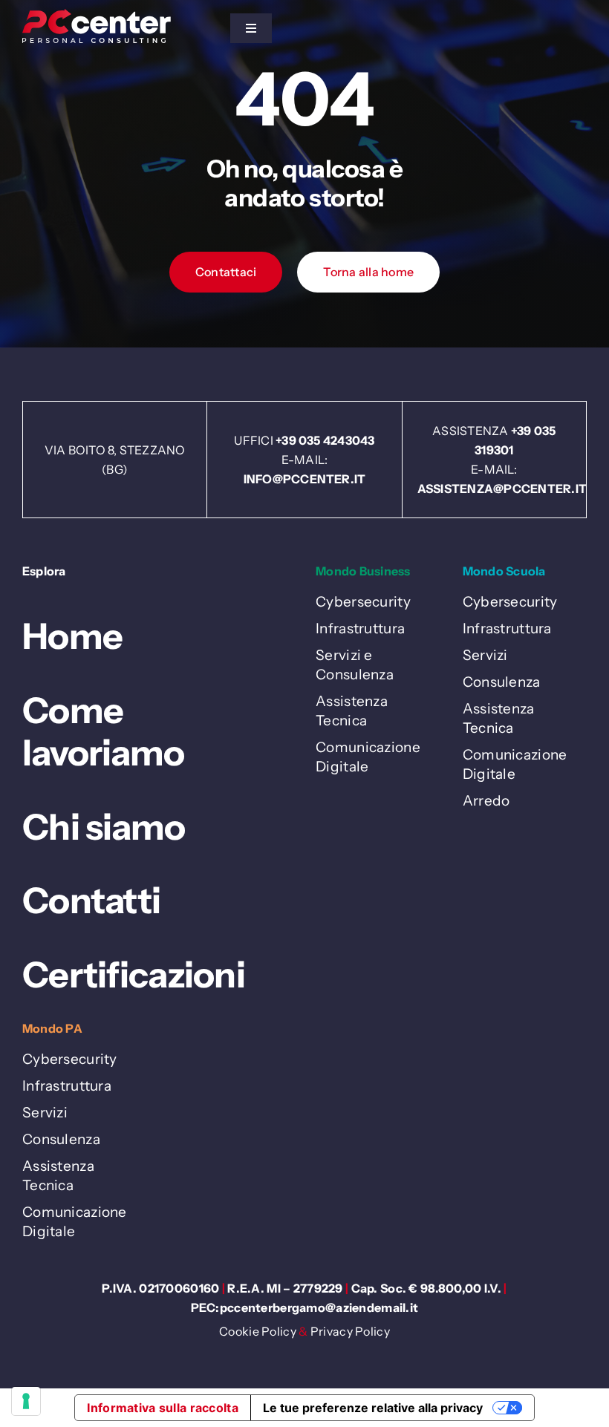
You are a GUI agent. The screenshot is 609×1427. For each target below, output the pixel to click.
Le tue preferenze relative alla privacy (373, 1407)
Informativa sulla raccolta (162, 1407)
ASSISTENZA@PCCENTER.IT (502, 488)
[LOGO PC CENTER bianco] (96, 16)
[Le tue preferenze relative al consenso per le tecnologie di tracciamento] (26, 1401)
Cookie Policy (257, 1331)
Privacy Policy (350, 1331)
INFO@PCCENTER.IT (305, 478)
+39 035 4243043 (325, 440)
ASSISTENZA (471, 430)
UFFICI (255, 440)
